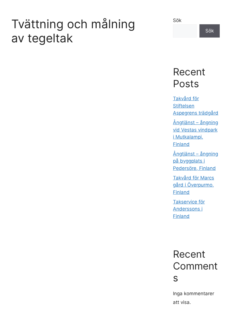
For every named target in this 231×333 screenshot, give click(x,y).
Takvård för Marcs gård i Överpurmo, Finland (193, 185)
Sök (177, 20)
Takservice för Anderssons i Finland (189, 209)
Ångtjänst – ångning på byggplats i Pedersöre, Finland (195, 161)
